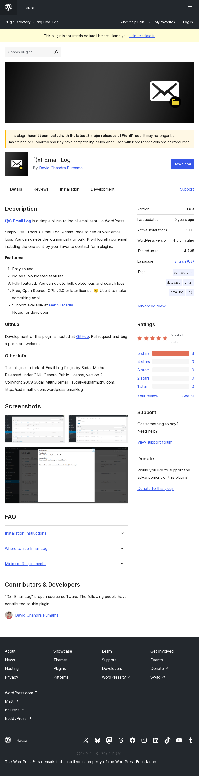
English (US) (184, 261)
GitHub (82, 336)
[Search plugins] (56, 52)
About (10, 651)
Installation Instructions (25, 533)
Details (16, 189)
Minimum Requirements (25, 563)
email (188, 282)
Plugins (59, 668)
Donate (159, 668)
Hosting (12, 668)
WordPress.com (21, 692)
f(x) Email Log (18, 220)
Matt (11, 701)
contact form (183, 272)
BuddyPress (18, 718)
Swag (157, 677)
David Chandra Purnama (61, 167)
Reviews (41, 189)
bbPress (15, 710)
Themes (60, 659)
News (10, 659)
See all (188, 396)
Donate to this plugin (155, 488)
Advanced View (151, 306)
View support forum (154, 442)
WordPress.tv (116, 677)
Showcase (62, 651)
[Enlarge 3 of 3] (121, 453)
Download (182, 164)
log (190, 292)
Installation (69, 189)
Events (156, 659)
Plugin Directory (18, 22)
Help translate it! (142, 36)
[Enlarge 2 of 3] (121, 421)
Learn (107, 651)
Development (103, 189)
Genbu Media (61, 305)
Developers (112, 668)
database (174, 282)
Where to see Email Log (26, 548)
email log (177, 292)
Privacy (11, 677)
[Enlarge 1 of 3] (58, 421)
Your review (147, 396)
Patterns (61, 677)
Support (187, 189)
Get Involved (162, 651)
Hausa (21, 740)
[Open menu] (191, 7)
